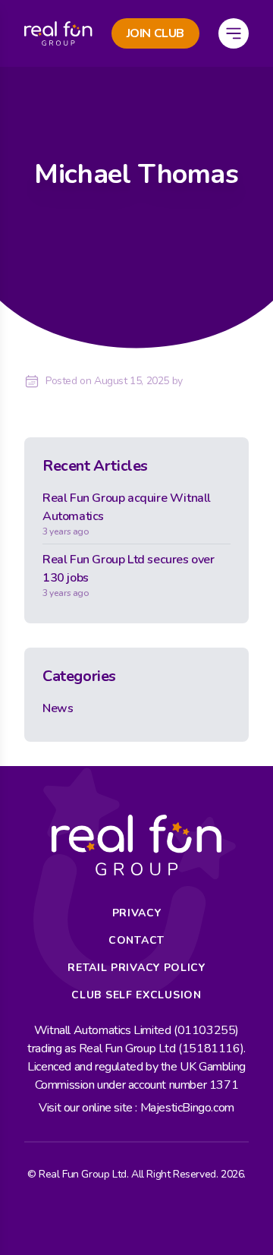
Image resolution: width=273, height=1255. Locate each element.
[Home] (58, 33)
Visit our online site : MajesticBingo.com (136, 1107)
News (57, 708)
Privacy (137, 913)
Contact (136, 940)
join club (155, 33)
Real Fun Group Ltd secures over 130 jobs (128, 575)
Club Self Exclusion (136, 995)
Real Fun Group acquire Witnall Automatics (126, 514)
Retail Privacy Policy (136, 967)
